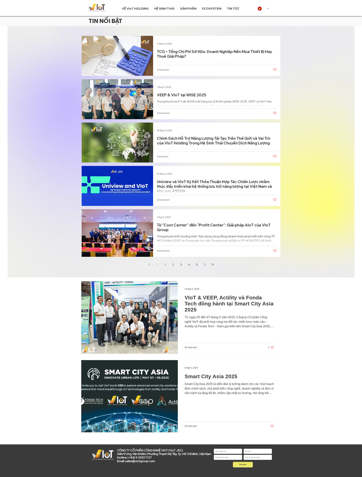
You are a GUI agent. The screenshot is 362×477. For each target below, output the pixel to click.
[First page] (149, 264)
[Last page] (212, 264)
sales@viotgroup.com (140, 461)
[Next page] (204, 264)
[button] (135, 8)
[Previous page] (157, 264)
